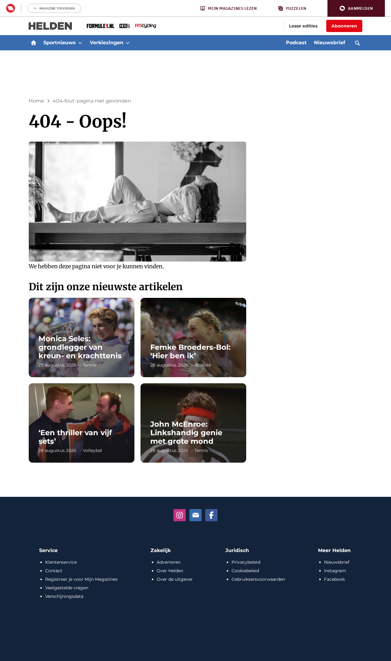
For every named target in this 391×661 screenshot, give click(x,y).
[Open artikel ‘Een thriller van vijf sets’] (81, 423)
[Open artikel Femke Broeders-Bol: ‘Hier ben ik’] (193, 337)
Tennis (89, 365)
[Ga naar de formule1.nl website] (101, 26)
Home (36, 101)
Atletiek (203, 365)
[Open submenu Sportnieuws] (80, 43)
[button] (356, 8)
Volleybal (92, 450)
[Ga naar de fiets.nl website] (124, 26)
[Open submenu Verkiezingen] (127, 43)
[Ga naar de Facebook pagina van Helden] (211, 515)
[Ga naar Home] (33, 42)
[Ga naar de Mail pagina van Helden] (195, 515)
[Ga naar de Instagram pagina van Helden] (180, 515)
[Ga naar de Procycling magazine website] (145, 26)
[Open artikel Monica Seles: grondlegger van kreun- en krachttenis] (81, 337)
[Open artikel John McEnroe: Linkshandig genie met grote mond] (193, 423)
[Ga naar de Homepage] (50, 26)
